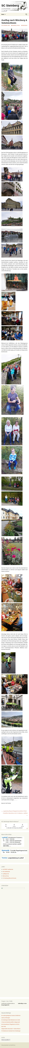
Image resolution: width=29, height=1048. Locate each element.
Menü (2, 14)
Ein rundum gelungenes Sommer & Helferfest (10, 1015)
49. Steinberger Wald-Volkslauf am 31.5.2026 (10, 1020)
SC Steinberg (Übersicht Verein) (9, 878)
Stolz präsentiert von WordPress (8, 1045)
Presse (18, 25)
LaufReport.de (6, 873)
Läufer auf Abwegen (5, 1017)
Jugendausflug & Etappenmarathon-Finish (14, 811)
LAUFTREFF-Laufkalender (8, 869)
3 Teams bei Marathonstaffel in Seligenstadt (10, 1022)
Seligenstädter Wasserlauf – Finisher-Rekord (10, 1028)
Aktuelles (14, 25)
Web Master (24, 25)
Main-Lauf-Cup (6, 876)
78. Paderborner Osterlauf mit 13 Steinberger (10, 1030)
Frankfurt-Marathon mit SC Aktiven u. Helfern (15, 814)
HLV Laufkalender (6, 871)
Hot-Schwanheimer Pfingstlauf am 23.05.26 (10, 1024)
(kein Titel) (3, 1026)
